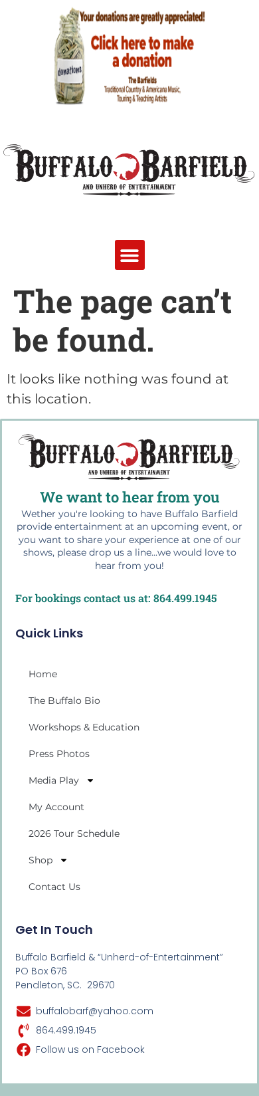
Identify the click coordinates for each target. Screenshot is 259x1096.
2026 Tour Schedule (74, 833)
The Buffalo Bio (64, 701)
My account (56, 807)
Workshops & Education (84, 727)
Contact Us (54, 887)
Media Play (54, 780)
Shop (40, 860)
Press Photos (59, 754)
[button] (130, 255)
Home (43, 674)
